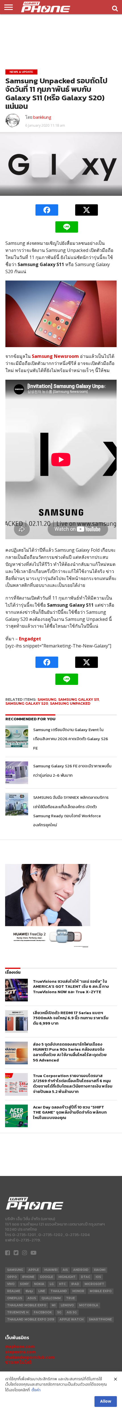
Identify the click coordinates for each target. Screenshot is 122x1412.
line (41, 1291)
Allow (105, 1401)
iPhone (28, 1277)
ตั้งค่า (36, 1390)
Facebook (43, 1312)
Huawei (50, 1270)
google (46, 1277)
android (81, 1270)
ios (98, 1277)
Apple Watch (71, 1319)
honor (78, 1291)
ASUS (32, 1298)
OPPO (12, 1277)
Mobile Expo (101, 1291)
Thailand (59, 1291)
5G (59, 1312)
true (70, 1298)
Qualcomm (51, 1298)
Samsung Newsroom (55, 356)
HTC (62, 1284)
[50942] (47, 947)
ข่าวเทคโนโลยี (18, 1362)
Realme (13, 1291)
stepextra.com (20, 1351)
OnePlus (14, 1298)
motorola (88, 1305)
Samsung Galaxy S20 (26, 703)
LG (52, 1284)
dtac (85, 1277)
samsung (46, 699)
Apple (33, 1270)
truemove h (17, 1312)
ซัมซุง (29, 1291)
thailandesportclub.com (30, 1357)
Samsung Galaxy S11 (78, 699)
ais (65, 1270)
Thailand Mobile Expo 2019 (30, 1319)
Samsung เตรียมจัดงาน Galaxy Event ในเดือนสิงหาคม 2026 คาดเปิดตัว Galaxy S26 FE (70, 739)
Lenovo (67, 1305)
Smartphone (100, 1319)
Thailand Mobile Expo (26, 1305)
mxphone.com (20, 1346)
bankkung (42, 117)
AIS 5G (72, 1312)
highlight (66, 1277)
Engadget (30, 639)
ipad (75, 1284)
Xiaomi (99, 1270)
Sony (24, 1284)
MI (53, 1305)
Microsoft (94, 1284)
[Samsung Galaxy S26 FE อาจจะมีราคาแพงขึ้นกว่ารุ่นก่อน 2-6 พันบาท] (16, 772)
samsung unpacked (70, 703)
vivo (10, 1284)
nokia (39, 1284)
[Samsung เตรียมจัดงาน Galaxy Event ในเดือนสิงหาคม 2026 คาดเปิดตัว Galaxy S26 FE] (16, 736)
